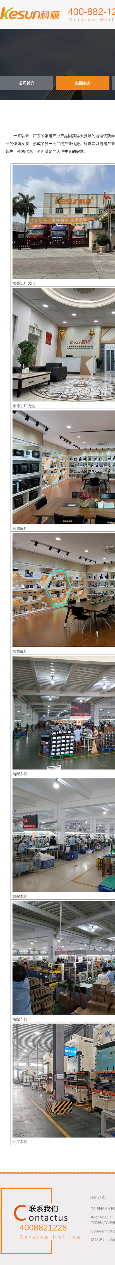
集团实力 (83, 83)
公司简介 (27, 83)
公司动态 (98, 1197)
